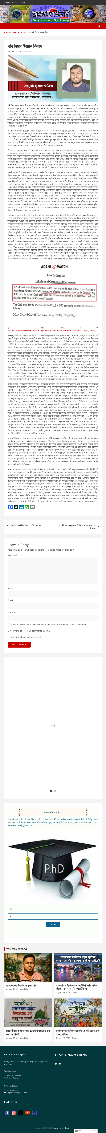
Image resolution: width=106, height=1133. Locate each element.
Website (12, 612)
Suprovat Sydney (61, 1128)
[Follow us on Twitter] (20, 1111)
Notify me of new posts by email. (25, 637)
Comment (13, 555)
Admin (28, 51)
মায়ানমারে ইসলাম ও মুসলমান (21, 985)
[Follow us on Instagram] (14, 1111)
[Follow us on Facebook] (7, 1111)
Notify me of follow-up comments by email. (30, 631)
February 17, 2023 (16, 51)
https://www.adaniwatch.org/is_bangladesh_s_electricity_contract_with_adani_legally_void (51, 330)
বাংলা (80, 1130)
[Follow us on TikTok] (34, 1111)
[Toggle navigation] (7, 26)
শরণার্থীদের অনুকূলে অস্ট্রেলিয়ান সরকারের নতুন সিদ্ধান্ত (76, 526)
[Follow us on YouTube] (27, 1111)
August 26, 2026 (63, 1038)
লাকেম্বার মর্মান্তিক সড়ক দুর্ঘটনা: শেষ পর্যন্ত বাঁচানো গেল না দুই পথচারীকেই (76, 987)
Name (11, 588)
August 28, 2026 (63, 992)
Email (11, 600)
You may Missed (16, 949)
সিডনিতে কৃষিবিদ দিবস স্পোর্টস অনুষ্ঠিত (26, 525)
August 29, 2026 (13, 989)
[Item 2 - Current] (55, 791)
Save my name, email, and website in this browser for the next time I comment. (49, 624)
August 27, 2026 (13, 1038)
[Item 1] (51, 791)
